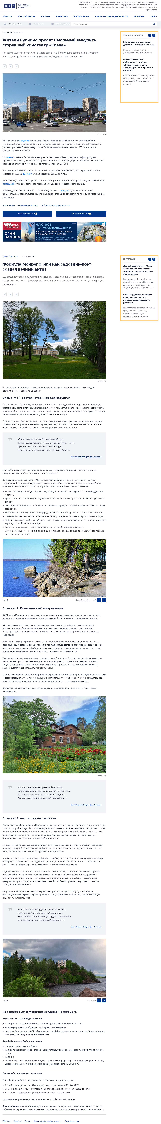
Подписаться (39, 24)
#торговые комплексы (28, 205)
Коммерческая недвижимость (111, 16)
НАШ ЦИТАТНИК (85, 2)
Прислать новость (63, 24)
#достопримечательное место (48, 1121)
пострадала (8, 183)
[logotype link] (17, 6)
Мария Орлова (151, 10)
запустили (24, 140)
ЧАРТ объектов (26, 16)
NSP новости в (25, 213)
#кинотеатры (9, 205)
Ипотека (45, 16)
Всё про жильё (81, 16)
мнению (10, 157)
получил (65, 190)
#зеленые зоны (72, 1121)
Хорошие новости (133, 35)
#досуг (28, 1121)
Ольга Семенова (10, 256)
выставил (27, 173)
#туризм (18, 1121)
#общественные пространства (56, 205)
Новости (7, 16)
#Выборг (7, 1121)
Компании (139, 16)
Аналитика (62, 16)
